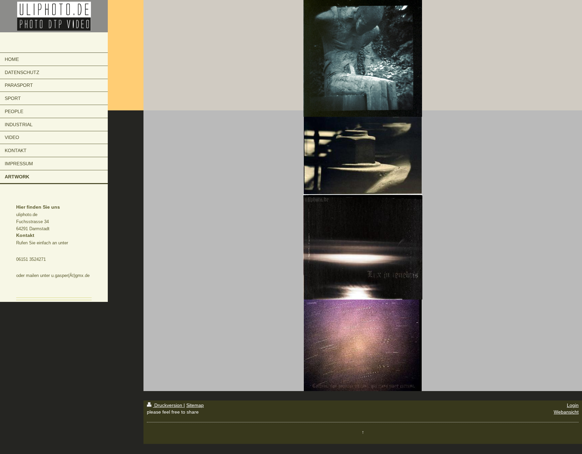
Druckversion (168, 405)
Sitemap (195, 405)
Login (573, 405)
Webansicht (566, 412)
